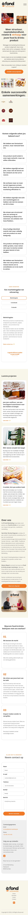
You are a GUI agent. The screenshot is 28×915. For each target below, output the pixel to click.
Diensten (14, 895)
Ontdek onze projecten (14, 72)
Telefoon (6, 782)
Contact (14, 899)
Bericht (5, 797)
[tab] (14, 298)
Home (14, 893)
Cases (14, 897)
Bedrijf (5, 789)
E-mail (5, 774)
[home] (8, 4)
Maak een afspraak (14, 586)
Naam (5, 766)
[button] (25, 4)
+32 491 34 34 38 (7, 834)
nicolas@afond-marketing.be (10, 829)
